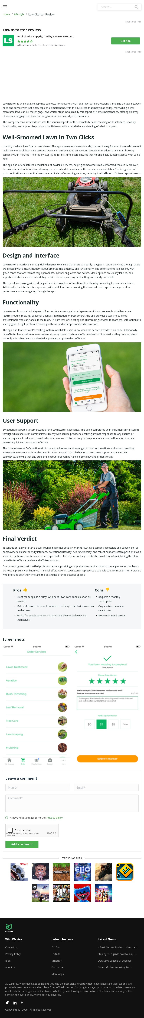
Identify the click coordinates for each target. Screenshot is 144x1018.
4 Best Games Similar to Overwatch (118, 947)
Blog (8, 960)
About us (10, 967)
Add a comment (22, 844)
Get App (125, 41)
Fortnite (55, 954)
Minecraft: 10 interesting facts (115, 967)
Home (6, 14)
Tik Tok (55, 947)
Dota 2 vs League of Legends (115, 960)
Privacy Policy (13, 954)
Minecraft (56, 960)
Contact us (11, 947)
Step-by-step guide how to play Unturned (118, 954)
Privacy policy (54, 817)
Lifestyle (19, 14)
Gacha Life (57, 967)
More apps (57, 974)
